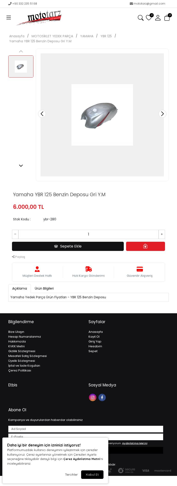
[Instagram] (93, 397)
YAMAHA (86, 36)
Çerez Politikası (19, 370)
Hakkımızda (17, 341)
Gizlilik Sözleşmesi (21, 351)
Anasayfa (16, 36)
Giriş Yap (94, 341)
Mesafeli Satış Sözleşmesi (27, 356)
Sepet (92, 351)
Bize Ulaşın (16, 332)
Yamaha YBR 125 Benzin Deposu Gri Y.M (40, 41)
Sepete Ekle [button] (71, 246)
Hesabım (95, 346)
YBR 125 (106, 36)
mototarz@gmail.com (149, 4)
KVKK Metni (16, 346)
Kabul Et (92, 474)
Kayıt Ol (94, 336)
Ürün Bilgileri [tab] (44, 288)
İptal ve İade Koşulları (24, 365)
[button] (9, 18)
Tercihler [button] (71, 474)
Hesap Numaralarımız (24, 336)
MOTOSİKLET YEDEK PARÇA (52, 36)
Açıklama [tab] (19, 288)
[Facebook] (102, 397)
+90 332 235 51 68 (24, 4)
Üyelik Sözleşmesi (21, 361)
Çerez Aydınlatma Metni (81, 459)
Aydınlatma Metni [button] (134, 443)
